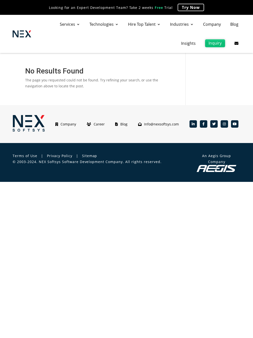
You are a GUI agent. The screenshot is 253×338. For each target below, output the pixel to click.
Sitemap (89, 155)
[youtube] (234, 124)
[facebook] (203, 124)
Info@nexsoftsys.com (161, 124)
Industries (179, 24)
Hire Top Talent (142, 24)
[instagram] (224, 124)
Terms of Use (25, 155)
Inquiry (215, 43)
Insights (188, 43)
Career (99, 124)
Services (67, 24)
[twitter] (214, 124)
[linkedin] (193, 124)
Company (212, 24)
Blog (234, 24)
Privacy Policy (59, 155)
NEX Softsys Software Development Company (81, 161)
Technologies (101, 24)
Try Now (191, 7)
